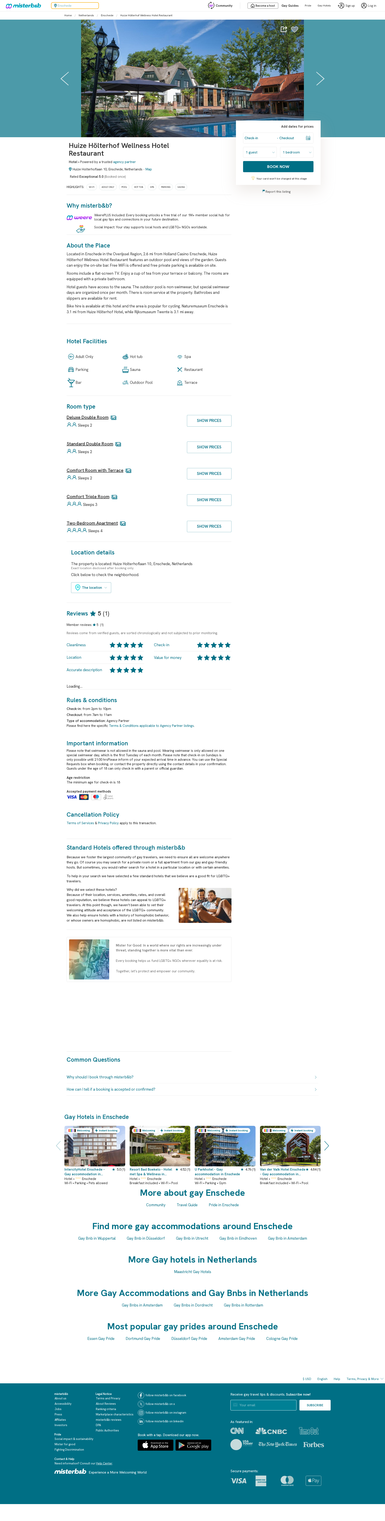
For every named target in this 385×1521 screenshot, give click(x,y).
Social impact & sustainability (74, 1439)
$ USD (307, 1379)
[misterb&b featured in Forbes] (313, 1445)
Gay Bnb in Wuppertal (97, 1238)
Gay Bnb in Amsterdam (287, 1238)
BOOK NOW (278, 166)
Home (68, 15)
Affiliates (60, 1420)
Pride (308, 5)
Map (148, 169)
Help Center (104, 1463)
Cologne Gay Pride (282, 1338)
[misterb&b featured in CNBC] (271, 1431)
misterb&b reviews (108, 1420)
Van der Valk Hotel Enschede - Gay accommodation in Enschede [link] (282, 1172)
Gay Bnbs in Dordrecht (193, 1305)
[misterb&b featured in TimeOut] (309, 1431)
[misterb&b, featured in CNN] (237, 1431)
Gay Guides (290, 6)
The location (92, 587)
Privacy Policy (108, 823)
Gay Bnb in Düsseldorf (146, 1238)
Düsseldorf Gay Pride (189, 1338)
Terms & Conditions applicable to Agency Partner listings (151, 726)
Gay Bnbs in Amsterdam (142, 1305)
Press (58, 1414)
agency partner (124, 162)
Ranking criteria (106, 1409)
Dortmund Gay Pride (143, 1338)
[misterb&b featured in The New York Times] (278, 1444)
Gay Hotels (324, 5)
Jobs (58, 1409)
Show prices (209, 420)
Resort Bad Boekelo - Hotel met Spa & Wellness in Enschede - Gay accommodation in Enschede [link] (152, 1172)
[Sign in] (294, 32)
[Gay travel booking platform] (70, 1471)
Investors (61, 1425)
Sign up (350, 6)
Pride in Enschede (224, 1204)
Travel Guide (187, 1204)
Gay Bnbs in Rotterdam (243, 1305)
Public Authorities (107, 1430)
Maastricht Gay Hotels (192, 1271)
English (322, 1379)
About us (60, 1398)
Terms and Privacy (108, 1398)
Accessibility (63, 1404)
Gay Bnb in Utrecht (192, 1238)
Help (337, 1379)
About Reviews (106, 1404)
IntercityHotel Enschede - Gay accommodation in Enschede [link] (84, 1172)
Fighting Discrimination (69, 1449)
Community (224, 6)
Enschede (107, 15)
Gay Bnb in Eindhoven (238, 1238)
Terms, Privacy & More (362, 1379)
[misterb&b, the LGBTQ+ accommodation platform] (22, 5)
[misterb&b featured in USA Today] (241, 1444)
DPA (98, 1425)
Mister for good (65, 1444)
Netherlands (86, 15)
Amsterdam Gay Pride (236, 1338)
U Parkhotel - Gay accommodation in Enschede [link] (217, 1171)
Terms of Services (80, 823)
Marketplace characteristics (114, 1414)
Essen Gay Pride (101, 1338)
